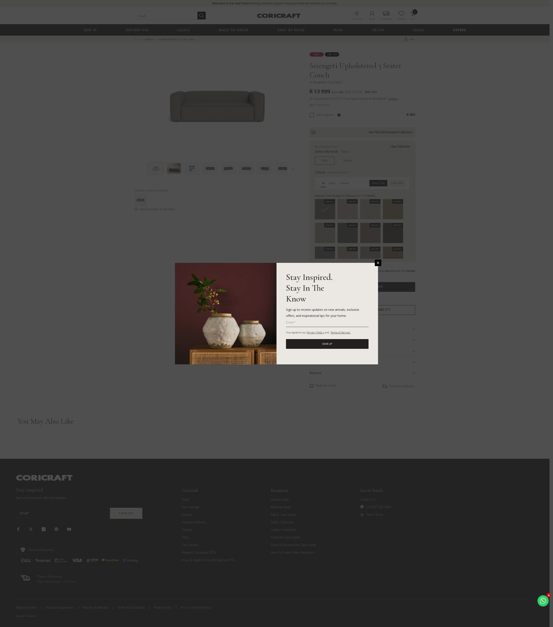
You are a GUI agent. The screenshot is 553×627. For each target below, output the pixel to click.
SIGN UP (327, 343)
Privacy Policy (315, 332)
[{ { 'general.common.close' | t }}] (378, 263)
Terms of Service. (341, 332)
